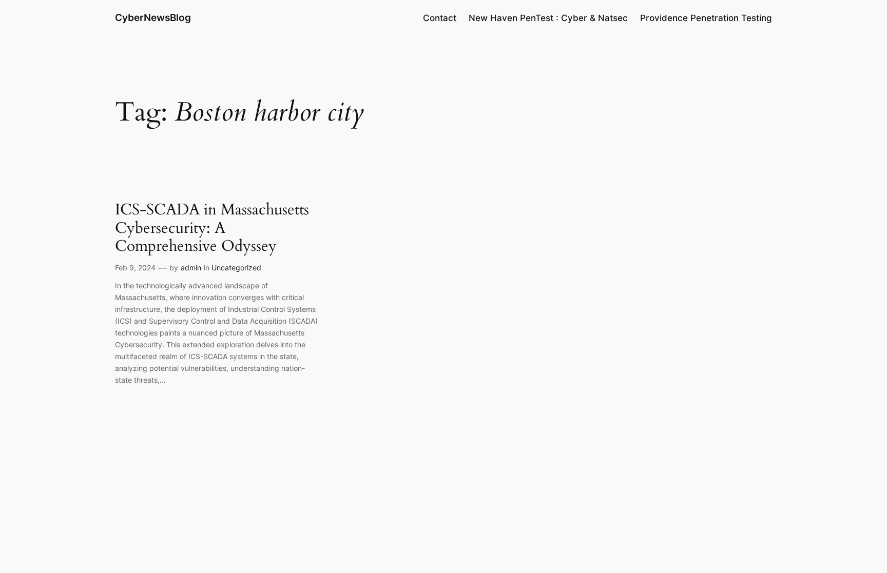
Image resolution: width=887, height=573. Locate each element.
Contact (439, 18)
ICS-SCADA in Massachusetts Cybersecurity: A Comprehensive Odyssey (212, 228)
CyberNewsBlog (153, 17)
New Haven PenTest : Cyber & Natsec (548, 18)
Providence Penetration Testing (706, 18)
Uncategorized (236, 267)
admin (191, 267)
